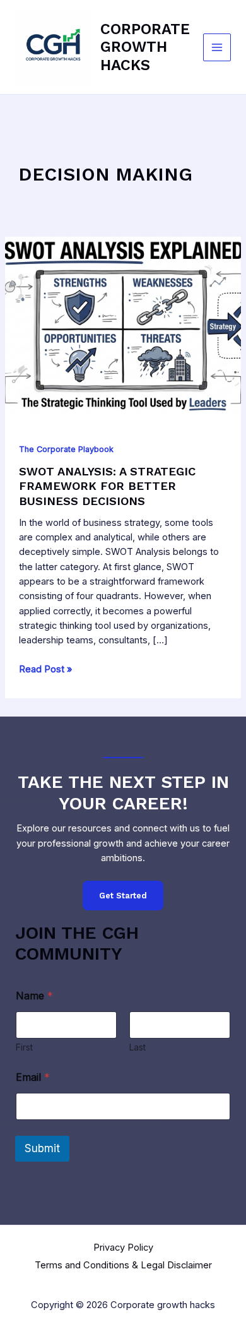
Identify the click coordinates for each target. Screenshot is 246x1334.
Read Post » (45, 670)
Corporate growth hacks (145, 47)
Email (33, 1077)
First (24, 1047)
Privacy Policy (123, 1247)
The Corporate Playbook (66, 449)
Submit (42, 1148)
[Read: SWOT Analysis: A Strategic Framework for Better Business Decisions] (123, 324)
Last (137, 1047)
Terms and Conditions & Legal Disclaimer (123, 1265)
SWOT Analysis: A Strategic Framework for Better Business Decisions (107, 486)
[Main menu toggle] (217, 47)
